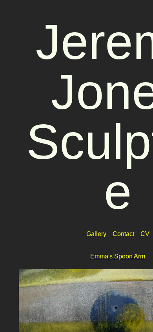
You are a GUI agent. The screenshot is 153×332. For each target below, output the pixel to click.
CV (144, 234)
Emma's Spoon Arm (117, 256)
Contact (123, 234)
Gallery (96, 234)
